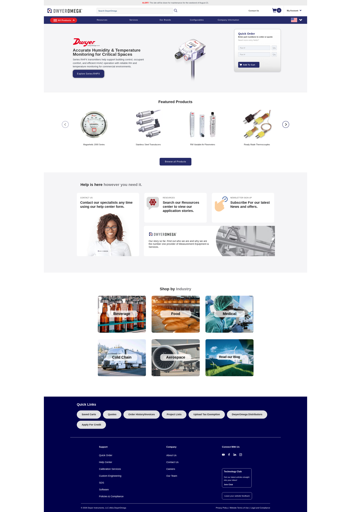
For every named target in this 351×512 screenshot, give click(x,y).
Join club (228, 484)
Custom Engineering (110, 475)
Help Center (105, 462)
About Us (171, 455)
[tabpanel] (175, 58)
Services (133, 20)
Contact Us (254, 11)
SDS (101, 482)
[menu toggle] (55, 20)
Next (285, 124)
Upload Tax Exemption (206, 414)
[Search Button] (175, 10)
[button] (297, 19)
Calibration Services (110, 469)
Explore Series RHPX (88, 74)
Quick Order (105, 455)
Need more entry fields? (248, 40)
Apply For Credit (91, 424)
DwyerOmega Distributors (247, 414)
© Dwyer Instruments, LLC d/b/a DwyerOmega (103, 508)
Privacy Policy (222, 508)
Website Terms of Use (239, 508)
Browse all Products (175, 161)
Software (104, 489)
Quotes (112, 414)
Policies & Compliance (111, 496)
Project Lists (174, 414)
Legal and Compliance (260, 508)
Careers (170, 469)
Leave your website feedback (237, 496)
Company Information (228, 20)
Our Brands (165, 20)
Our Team (171, 475)
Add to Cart (249, 65)
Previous (65, 124)
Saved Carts (89, 414)
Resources (102, 20)
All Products (64, 20)
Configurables (197, 20)
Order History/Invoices (141, 414)
